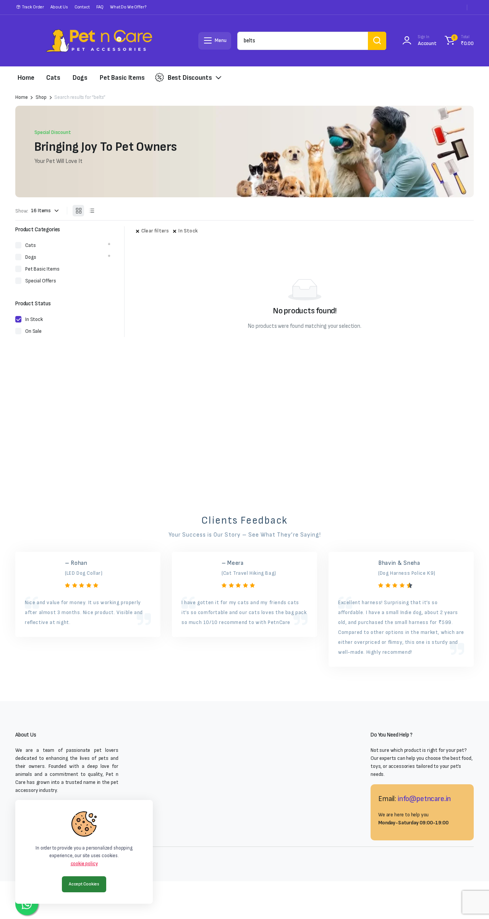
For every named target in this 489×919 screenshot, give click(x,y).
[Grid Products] (78, 210)
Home (26, 78)
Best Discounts (190, 78)
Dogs (80, 78)
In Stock (188, 230)
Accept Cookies (84, 884)
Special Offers (40, 280)
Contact (82, 7)
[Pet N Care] (99, 41)
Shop (41, 97)
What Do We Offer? (128, 7)
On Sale (33, 331)
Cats (53, 78)
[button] (458, 41)
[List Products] (91, 210)
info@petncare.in (424, 798)
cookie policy (84, 864)
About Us (59, 7)
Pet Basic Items (122, 78)
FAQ (100, 7)
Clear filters (155, 230)
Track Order (33, 7)
